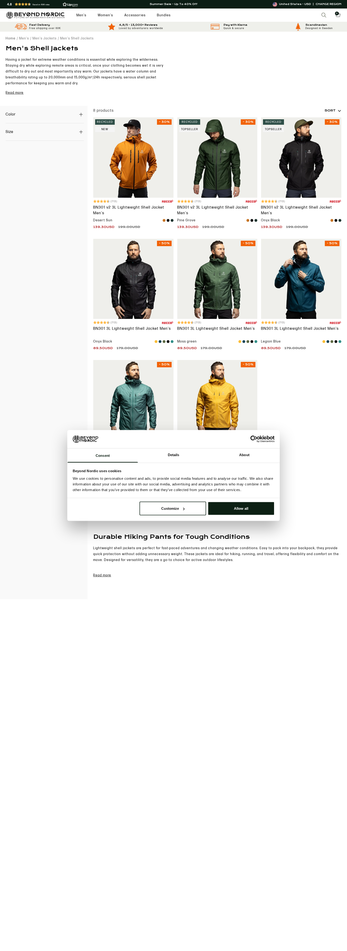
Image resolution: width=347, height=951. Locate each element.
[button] (62, 4)
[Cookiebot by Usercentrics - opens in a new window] (254, 439)
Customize (170, 508)
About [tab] (244, 455)
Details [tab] (173, 455)
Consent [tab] (103, 455)
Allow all (241, 508)
